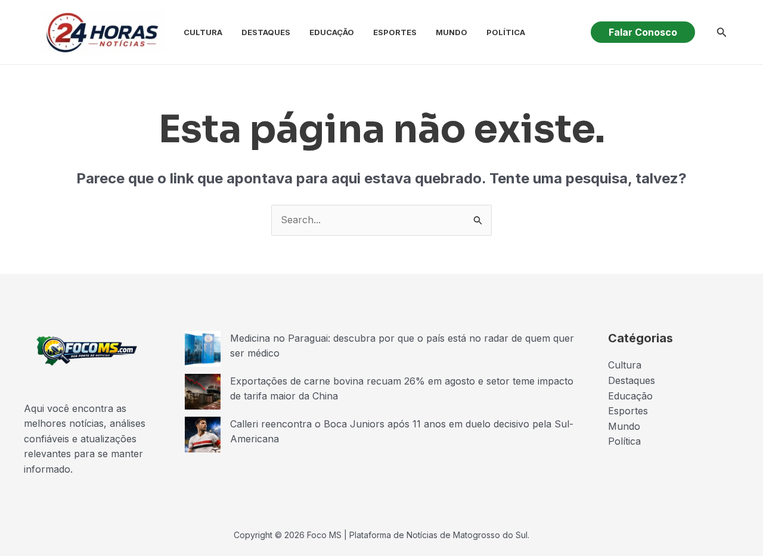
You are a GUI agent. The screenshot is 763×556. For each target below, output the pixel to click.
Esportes (395, 32)
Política (505, 32)
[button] (643, 32)
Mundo (451, 32)
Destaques (265, 32)
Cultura (203, 32)
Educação (331, 32)
